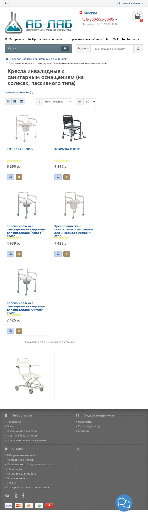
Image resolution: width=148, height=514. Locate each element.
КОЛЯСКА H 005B (20, 149)
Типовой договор (89, 426)
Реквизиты (14, 421)
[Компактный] (21, 101)
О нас (10, 426)
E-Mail (114, 39)
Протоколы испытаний (47, 39)
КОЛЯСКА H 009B (67, 149)
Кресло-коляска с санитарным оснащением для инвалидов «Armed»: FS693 (26, 308)
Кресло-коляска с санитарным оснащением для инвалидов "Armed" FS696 (26, 231)
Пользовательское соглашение (26, 440)
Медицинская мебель (20, 459)
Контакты (132, 39)
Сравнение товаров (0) (19, 92)
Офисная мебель (17, 478)
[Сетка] (8, 101)
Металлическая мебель (21, 473)
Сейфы (11, 482)
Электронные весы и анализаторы (28, 487)
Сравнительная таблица (86, 39)
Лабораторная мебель (21, 455)
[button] (124, 503)
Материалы (16, 39)
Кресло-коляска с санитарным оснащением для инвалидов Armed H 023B (73, 231)
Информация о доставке (22, 430)
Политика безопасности (22, 435)
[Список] (14, 101)
